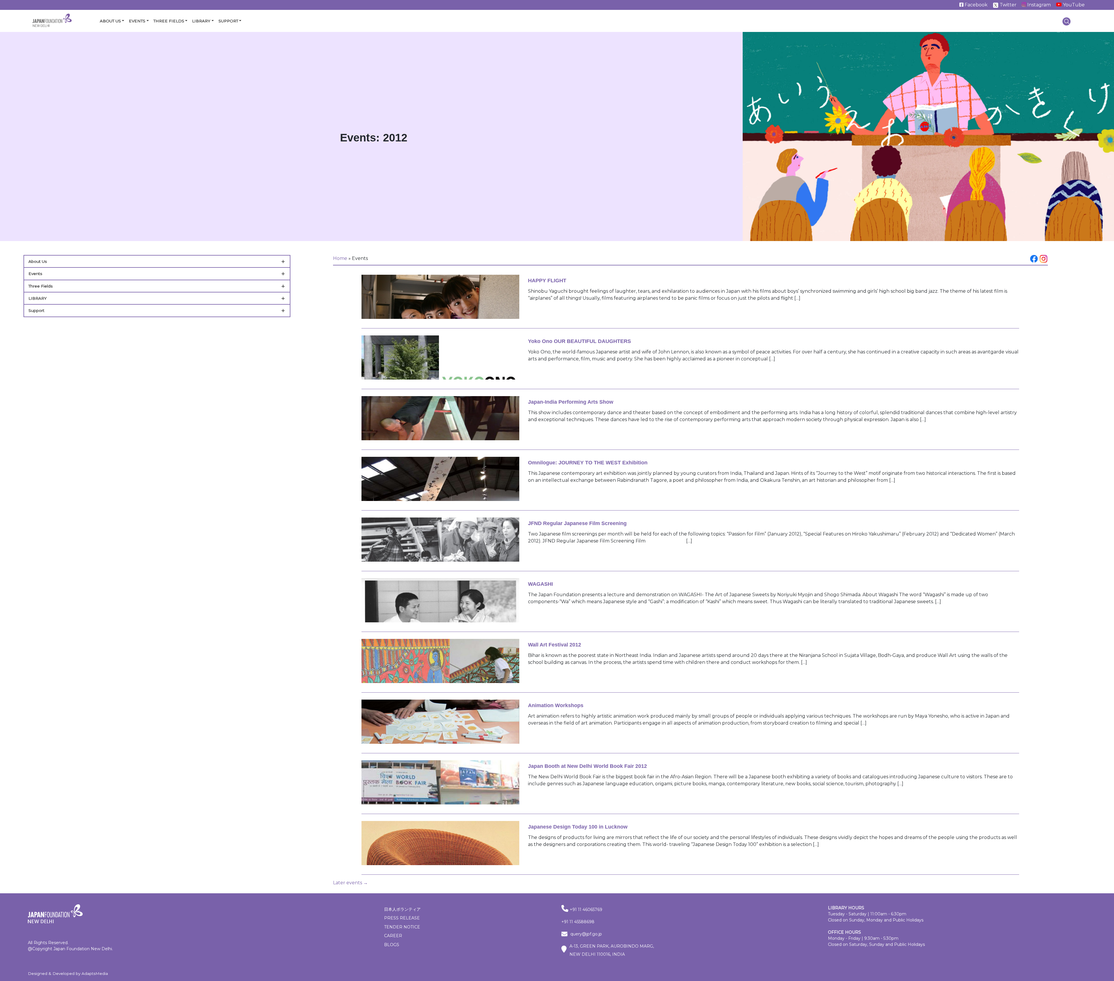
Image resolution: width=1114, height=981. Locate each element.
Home (340, 258)
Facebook (975, 5)
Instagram (1038, 5)
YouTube (1073, 5)
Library (201, 21)
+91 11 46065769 (586, 909)
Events (137, 21)
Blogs (391, 944)
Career (393, 935)
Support (228, 21)
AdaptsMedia (95, 973)
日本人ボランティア (402, 909)
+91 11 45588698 (577, 921)
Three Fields (168, 21)
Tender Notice (402, 927)
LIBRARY (37, 298)
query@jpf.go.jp (586, 934)
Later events (350, 882)
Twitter (1008, 5)
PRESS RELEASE (402, 918)
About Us (110, 21)
